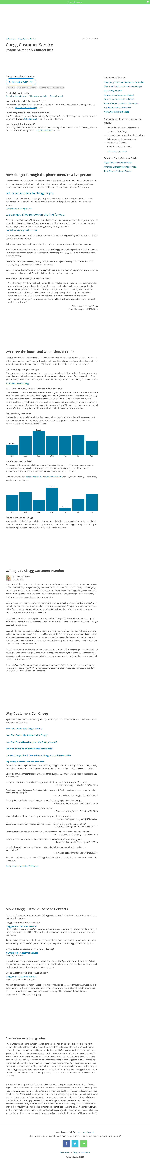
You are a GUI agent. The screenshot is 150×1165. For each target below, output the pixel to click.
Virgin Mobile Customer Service (118, 162)
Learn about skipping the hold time (21, 230)
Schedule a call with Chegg (17, 383)
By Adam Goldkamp (21, 576)
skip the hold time (44, 130)
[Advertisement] (52, 152)
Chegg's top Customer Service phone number (124, 82)
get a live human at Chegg (26, 107)
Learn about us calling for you (19, 208)
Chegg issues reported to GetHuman (22, 866)
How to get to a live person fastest (119, 95)
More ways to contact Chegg (116, 112)
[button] (147, 2)
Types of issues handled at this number (121, 103)
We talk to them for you (16, 96)
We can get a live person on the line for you (35, 214)
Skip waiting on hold (38, 96)
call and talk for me (34, 476)
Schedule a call (56, 96)
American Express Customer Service (120, 167)
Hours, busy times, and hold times (119, 99)
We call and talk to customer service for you (123, 86)
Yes (79, 1132)
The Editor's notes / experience (117, 107)
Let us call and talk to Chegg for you (30, 193)
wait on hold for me (54, 476)
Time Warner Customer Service (117, 171)
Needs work (88, 1132)
